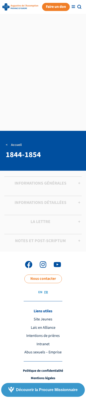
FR (46, 292)
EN (40, 292)
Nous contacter (43, 278)
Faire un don (56, 6)
